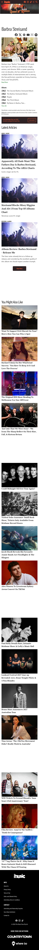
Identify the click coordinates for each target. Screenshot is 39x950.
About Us (6, 886)
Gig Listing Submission (9, 912)
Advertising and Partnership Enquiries (13, 908)
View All (4, 106)
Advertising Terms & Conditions (12, 900)
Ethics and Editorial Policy (10, 896)
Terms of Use (7, 893)
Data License (32, 110)
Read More (5, 82)
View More (19, 268)
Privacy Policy (7, 889)
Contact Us (6, 915)
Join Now (32, 120)
